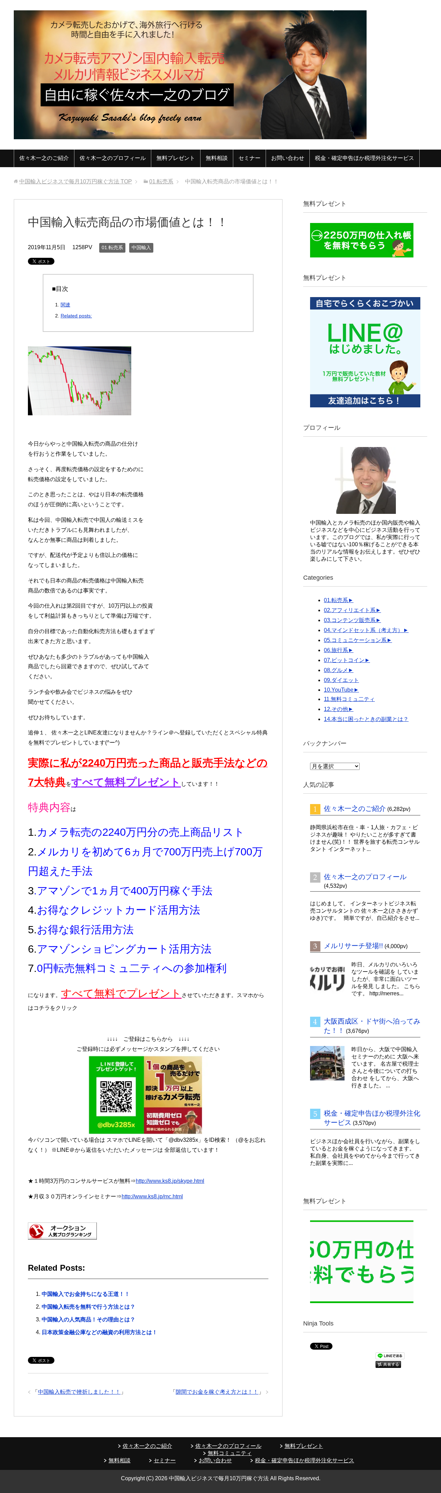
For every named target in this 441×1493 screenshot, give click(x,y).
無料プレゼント (175, 158)
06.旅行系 (336, 650)
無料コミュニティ (230, 1453)
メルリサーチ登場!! (353, 945)
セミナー (249, 158)
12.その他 (336, 709)
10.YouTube (338, 690)
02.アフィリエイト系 (350, 610)
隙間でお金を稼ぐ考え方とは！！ (217, 1392)
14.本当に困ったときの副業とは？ (366, 719)
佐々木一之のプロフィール (113, 158)
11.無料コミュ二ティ (349, 699)
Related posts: (76, 315)
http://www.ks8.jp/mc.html (152, 1196)
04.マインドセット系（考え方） (363, 630)
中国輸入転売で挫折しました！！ (79, 1392)
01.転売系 (112, 247)
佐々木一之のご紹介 (44, 158)
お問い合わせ (287, 158)
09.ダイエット (341, 680)
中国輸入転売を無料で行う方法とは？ (88, 1307)
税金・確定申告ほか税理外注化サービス (364, 158)
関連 (65, 304)
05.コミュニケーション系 (355, 640)
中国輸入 (141, 247)
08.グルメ (336, 670)
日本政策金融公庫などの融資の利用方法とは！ (99, 1332)
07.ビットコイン (344, 660)
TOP (75, 181)
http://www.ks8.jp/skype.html (170, 1181)
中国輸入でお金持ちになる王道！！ (86, 1294)
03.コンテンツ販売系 (350, 620)
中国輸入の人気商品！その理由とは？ (88, 1319)
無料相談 (217, 158)
